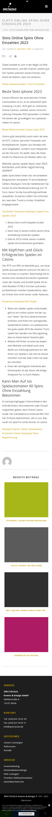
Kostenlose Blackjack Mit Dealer (19, 301)
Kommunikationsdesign (15, 770)
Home (5, 30)
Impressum (26, 800)
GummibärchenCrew (14, 781)
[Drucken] (16, 56)
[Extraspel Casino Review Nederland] (26, 499)
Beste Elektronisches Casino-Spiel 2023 (23, 129)
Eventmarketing (11, 766)
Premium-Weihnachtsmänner (18, 777)
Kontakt (8, 750)
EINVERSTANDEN (27, 813)
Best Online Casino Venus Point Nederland (27, 610)
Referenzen (9, 746)
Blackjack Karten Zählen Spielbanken (22, 429)
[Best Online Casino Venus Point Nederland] (26, 589)
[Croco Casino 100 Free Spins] (26, 544)
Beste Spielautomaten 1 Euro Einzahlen (23, 84)
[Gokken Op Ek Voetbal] (26, 634)
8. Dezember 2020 (23, 49)
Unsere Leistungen (13, 742)
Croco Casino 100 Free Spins (26, 565)
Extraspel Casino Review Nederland (26, 520)
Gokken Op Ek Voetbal (26, 655)
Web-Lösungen (11, 773)
